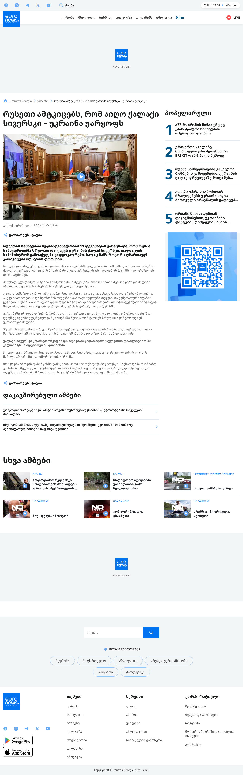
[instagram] (17, 5)
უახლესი (133, 723)
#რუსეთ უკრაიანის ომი (169, 661)
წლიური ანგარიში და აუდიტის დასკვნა (209, 733)
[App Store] (18, 752)
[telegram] (27, 5)
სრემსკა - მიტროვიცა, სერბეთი (212, 514)
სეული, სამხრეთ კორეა (213, 488)
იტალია (118, 473)
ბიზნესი (73, 723)
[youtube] (49, 5)
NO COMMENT (40, 501)
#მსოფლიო (128, 661)
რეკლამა (192, 723)
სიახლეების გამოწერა (144, 740)
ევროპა (73, 706)
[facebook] (6, 5)
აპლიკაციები (136, 731)
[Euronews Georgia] (11, 19)
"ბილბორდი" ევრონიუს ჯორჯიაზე (214, 473)
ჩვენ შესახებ (195, 706)
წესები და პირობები (201, 715)
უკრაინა (38, 473)
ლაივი (131, 706)
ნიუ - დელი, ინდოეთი (51, 516)
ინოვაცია (74, 757)
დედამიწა (75, 748)
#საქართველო (94, 661)
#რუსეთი (106, 672)
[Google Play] (18, 740)
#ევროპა (62, 661)
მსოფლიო (75, 715)
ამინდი (132, 715)
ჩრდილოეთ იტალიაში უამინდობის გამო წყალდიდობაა (132, 484)
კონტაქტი (193, 744)
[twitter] (38, 5)
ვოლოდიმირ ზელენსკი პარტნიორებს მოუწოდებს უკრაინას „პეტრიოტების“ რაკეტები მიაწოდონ (55, 484)
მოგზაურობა (77, 740)
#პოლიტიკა (135, 672)
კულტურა (74, 731)
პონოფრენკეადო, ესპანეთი (128, 514)
